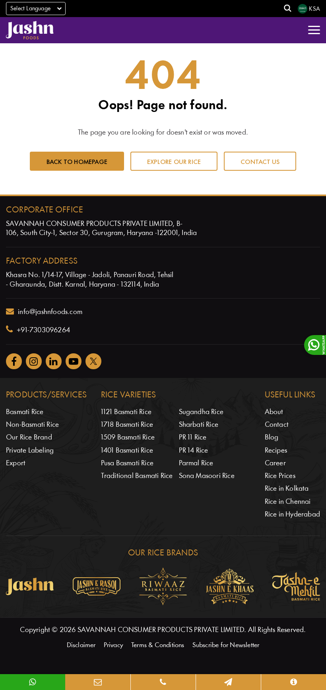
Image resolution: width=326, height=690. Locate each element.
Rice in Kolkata (287, 489)
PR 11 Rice (193, 437)
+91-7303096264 (43, 330)
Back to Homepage (77, 161)
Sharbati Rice (199, 425)
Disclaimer (81, 645)
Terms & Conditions (157, 645)
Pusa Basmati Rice (127, 463)
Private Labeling (30, 451)
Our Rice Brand (29, 437)
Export (15, 463)
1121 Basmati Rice (126, 412)
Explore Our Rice (174, 161)
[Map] (228, 682)
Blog (272, 437)
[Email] (97, 682)
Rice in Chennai (288, 502)
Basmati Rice (24, 412)
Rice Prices (280, 476)
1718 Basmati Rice (127, 425)
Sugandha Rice (201, 412)
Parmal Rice (196, 463)
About (274, 412)
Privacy (113, 645)
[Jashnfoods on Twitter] (93, 361)
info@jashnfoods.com (50, 312)
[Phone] (163, 682)
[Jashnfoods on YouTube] (74, 361)
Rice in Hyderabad (292, 514)
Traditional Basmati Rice (137, 476)
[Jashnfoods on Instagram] (34, 361)
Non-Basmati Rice (32, 425)
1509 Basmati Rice (128, 437)
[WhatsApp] (32, 682)
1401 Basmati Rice (127, 451)
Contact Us (260, 161)
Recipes (276, 451)
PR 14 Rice (193, 451)
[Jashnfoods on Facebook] (14, 361)
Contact (277, 425)
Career (275, 463)
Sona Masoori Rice (207, 476)
